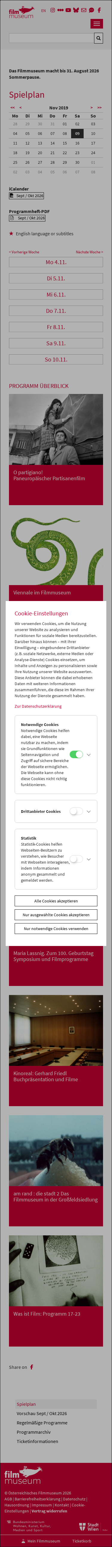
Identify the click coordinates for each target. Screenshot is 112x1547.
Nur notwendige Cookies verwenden (56, 928)
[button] (88, 755)
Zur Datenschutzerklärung (38, 706)
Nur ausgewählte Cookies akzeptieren (56, 914)
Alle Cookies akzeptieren (56, 901)
